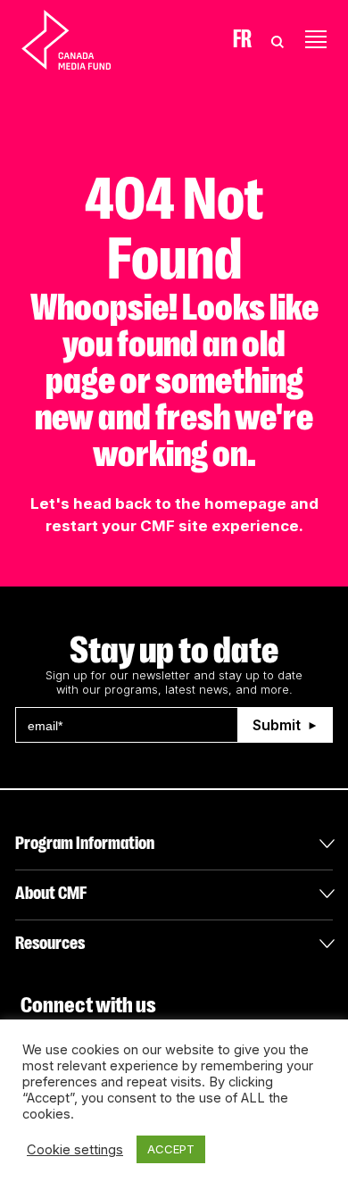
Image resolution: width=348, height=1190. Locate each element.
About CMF (51, 893)
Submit (277, 725)
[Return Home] (81, 39)
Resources (50, 943)
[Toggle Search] (277, 39)
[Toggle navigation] (316, 39)
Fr (242, 39)
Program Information (84, 843)
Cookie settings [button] (75, 1150)
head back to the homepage (179, 503)
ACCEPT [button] (171, 1149)
